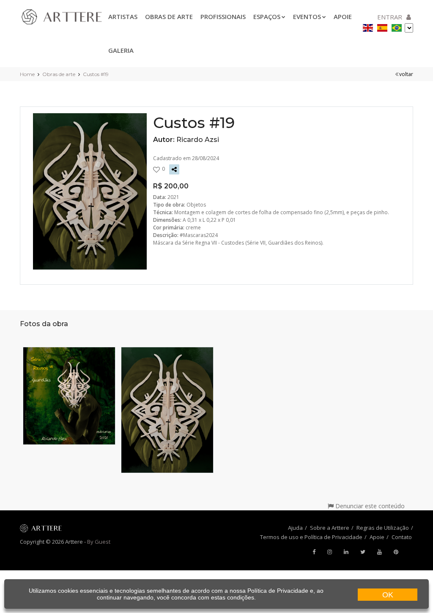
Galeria (121, 50)
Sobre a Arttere (329, 527)
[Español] (382, 26)
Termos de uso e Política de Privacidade (311, 537)
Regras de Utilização (382, 527)
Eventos (307, 16)
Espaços (266, 16)
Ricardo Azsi (197, 140)
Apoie (377, 537)
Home (27, 74)
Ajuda (295, 527)
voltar (406, 74)
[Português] (396, 26)
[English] (368, 26)
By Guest (98, 541)
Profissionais (223, 16)
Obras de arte (169, 16)
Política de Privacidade (277, 590)
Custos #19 (96, 74)
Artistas (122, 16)
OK (387, 595)
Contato (402, 537)
